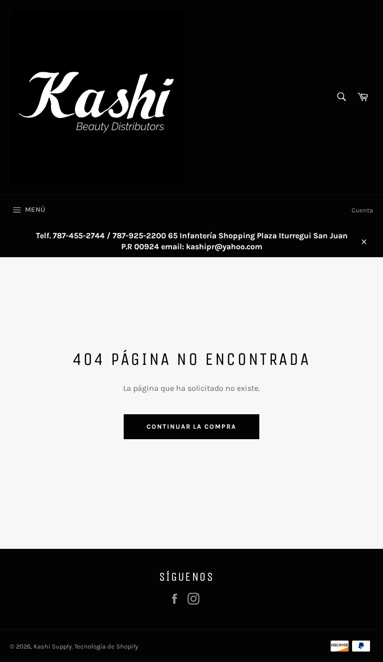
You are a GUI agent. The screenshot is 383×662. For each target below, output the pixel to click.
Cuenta (362, 210)
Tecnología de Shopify (106, 646)
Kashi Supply (52, 646)
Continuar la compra (191, 426)
